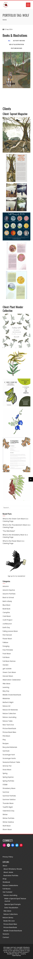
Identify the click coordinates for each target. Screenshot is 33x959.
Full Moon (6, 657)
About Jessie (8, 872)
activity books (19, 41)
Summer (6, 792)
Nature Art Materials (10, 710)
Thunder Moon (8, 803)
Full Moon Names (9, 661)
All (9, 41)
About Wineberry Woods (13, 869)
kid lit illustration (16, 44)
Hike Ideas (6, 684)
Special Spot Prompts (12, 904)
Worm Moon (7, 829)
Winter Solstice (8, 822)
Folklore (5, 642)
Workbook (6, 882)
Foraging (6, 646)
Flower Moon (7, 639)
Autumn (6, 586)
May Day (6, 691)
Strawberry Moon (9, 788)
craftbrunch (7, 624)
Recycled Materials (10, 747)
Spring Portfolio (8, 781)
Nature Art (6, 706)
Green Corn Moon (9, 672)
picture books (16, 48)
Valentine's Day (8, 811)
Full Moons (6, 889)
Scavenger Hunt (9, 755)
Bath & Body (7, 601)
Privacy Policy (8, 857)
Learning (6, 687)
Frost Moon (7, 654)
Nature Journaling (9, 717)
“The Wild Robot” (9, 531)
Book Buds (6, 609)
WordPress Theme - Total (15, 954)
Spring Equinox (8, 777)
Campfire (6, 612)
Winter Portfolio (8, 818)
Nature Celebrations (10, 885)
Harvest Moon (8, 676)
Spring (5, 773)
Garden (5, 665)
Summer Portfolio (9, 796)
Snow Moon (7, 770)
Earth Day (6, 627)
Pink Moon (6, 736)
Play (4, 740)
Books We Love (9, 921)
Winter (5, 814)
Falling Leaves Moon (10, 631)
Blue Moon (6, 605)
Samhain (6, 751)
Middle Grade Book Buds (12, 695)
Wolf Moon (7, 826)
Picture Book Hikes (9, 732)
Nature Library (8, 918)
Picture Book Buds (9, 728)
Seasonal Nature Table (11, 762)
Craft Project (7, 620)
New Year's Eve (8, 725)
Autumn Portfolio (9, 594)
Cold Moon (7, 616)
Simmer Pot (7, 766)
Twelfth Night (8, 807)
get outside (7, 669)
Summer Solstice (9, 799)
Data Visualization (11, 908)
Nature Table (7, 721)
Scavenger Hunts (9, 758)
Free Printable (8, 650)
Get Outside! (7, 892)
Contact (6, 937)
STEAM (5, 785)
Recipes (6, 743)
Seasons (6, 934)
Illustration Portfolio (11, 875)
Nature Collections (11, 914)
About (5, 866)
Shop (4, 879)
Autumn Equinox (9, 590)
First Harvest (7, 635)
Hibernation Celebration (12, 680)
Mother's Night (8, 702)
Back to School (8, 597)
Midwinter (6, 698)
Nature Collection (9, 713)
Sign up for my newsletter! (16, 576)
